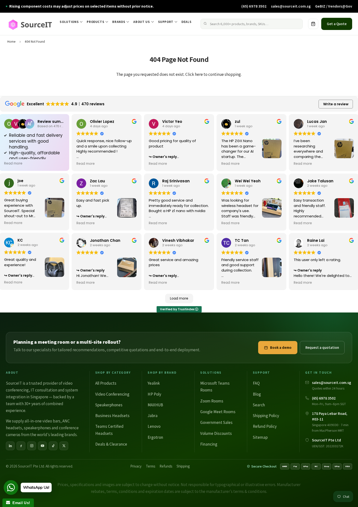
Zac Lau (97, 181)
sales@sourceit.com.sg (291, 6)
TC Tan (242, 240)
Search (259, 405)
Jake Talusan (320, 181)
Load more (179, 298)
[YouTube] (42, 445)
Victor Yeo (172, 121)
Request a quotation (322, 347)
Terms (150, 466)
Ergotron (155, 437)
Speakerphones (108, 405)
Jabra (153, 415)
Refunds (166, 466)
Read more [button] (13, 163)
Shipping (183, 466)
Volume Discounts (216, 433)
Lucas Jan (317, 121)
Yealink (154, 383)
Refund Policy (265, 426)
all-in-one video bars (42, 421)
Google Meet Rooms (218, 411)
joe (20, 180)
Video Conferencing (112, 394)
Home (11, 41)
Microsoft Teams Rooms (215, 386)
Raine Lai (315, 240)
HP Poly (154, 394)
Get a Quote (337, 23)
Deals (186, 22)
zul (237, 121)
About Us (141, 22)
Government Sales (216, 422)
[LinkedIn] (10, 445)
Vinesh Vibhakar (178, 240)
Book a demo (281, 347)
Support (166, 22)
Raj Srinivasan (176, 181)
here (199, 74)
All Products (105, 383)
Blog (257, 394)
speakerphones (37, 427)
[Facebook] (21, 445)
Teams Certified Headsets (109, 430)
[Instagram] (31, 445)
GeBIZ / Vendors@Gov (333, 6)
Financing (208, 444)
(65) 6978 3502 (254, 6)
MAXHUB (155, 405)
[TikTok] (53, 445)
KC (20, 240)
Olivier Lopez (102, 121)
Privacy (135, 466)
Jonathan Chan (105, 240)
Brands (118, 22)
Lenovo (154, 426)
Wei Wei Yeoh (248, 181)
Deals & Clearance (111, 444)
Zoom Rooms (211, 401)
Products (95, 22)
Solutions (69, 22)
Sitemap (260, 437)
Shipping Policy (266, 415)
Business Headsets (112, 415)
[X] (63, 445)
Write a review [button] (336, 104)
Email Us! (20, 503)
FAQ (256, 383)
